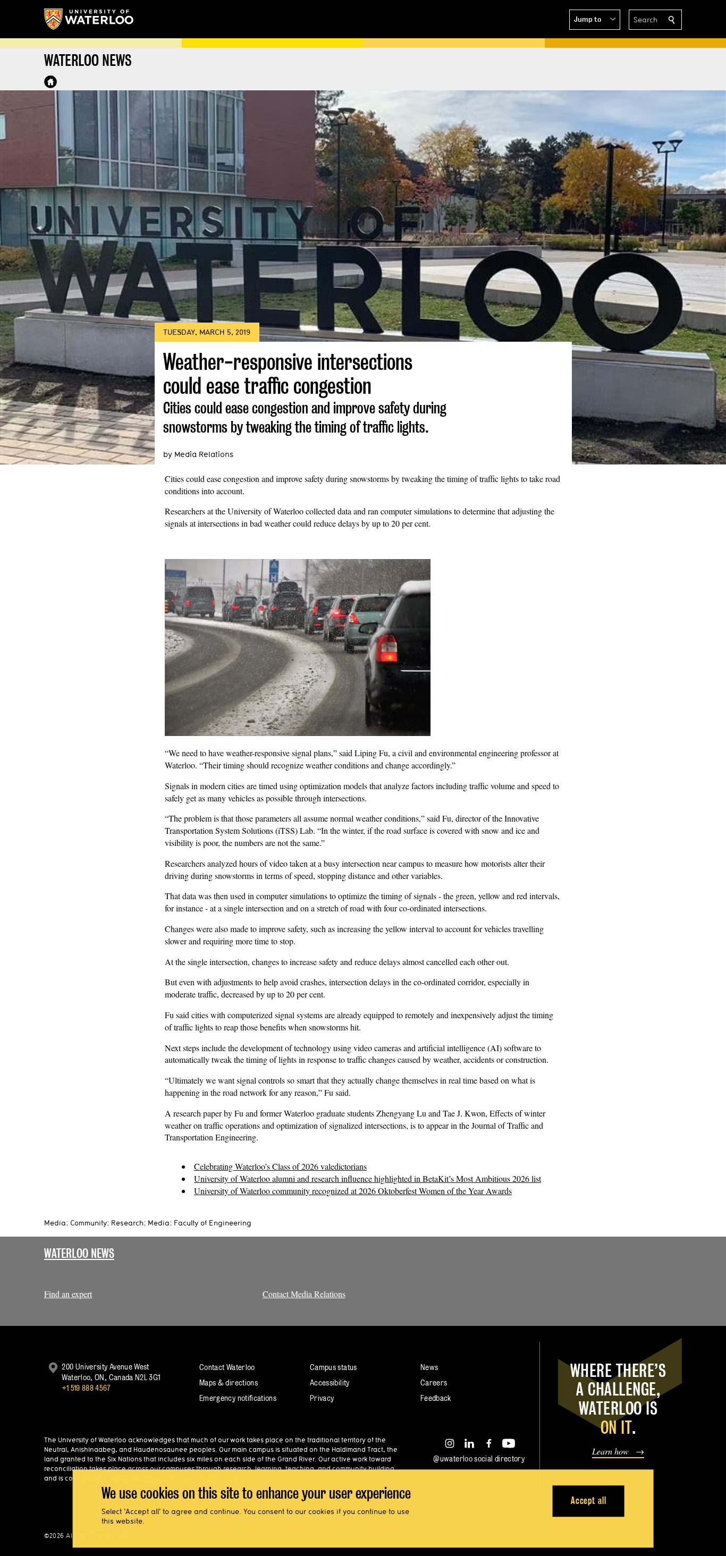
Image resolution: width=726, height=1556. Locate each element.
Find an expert (68, 1293)
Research (127, 1223)
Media (55, 1223)
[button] (595, 19)
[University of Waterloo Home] (89, 19)
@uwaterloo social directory (479, 1458)
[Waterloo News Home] (50, 81)
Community (88, 1223)
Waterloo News (79, 1253)
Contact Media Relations (304, 1293)
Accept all (588, 1501)
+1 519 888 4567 (86, 1387)
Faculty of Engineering (212, 1223)
